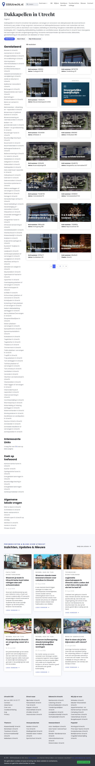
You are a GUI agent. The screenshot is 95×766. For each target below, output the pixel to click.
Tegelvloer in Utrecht (12, 339)
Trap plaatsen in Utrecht (13, 358)
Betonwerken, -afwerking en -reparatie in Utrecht (13, 108)
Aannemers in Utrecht (12, 53)
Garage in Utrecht (10, 196)
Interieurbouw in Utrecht (13, 233)
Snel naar (42, 3)
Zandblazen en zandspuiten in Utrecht (14, 417)
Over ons (7, 707)
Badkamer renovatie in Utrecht (12, 85)
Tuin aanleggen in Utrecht (13, 361)
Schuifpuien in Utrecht (12, 300)
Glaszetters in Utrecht (12, 212)
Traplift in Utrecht (10, 355)
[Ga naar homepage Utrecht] (12, 4)
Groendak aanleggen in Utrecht (12, 216)
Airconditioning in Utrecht (13, 59)
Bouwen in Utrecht (11, 50)
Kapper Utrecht (32, 707)
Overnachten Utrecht (79, 714)
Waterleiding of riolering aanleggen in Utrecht (13, 406)
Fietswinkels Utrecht (33, 703)
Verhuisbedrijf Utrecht (57, 717)
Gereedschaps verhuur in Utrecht (13, 200)
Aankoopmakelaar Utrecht (14, 492)
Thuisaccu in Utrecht (11, 345)
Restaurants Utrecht (56, 700)
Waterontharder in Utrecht (14, 410)
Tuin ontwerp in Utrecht (12, 369)
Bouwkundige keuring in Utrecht (12, 139)
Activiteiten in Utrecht (12, 510)
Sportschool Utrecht (33, 738)
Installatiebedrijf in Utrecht (14, 230)
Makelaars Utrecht (11, 738)
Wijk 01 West (21, 39)
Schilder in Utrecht (11, 293)
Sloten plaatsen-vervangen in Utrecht (12, 325)
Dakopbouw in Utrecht (12, 175)
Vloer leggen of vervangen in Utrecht (13, 386)
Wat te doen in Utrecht (12, 507)
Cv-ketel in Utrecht (11, 156)
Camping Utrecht (77, 712)
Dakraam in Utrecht (11, 178)
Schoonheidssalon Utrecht (58, 705)
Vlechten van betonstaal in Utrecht (14, 378)
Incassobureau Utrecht (79, 731)
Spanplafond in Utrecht (12, 329)
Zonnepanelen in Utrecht (13, 432)
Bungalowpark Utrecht (79, 719)
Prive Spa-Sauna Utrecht (80, 729)
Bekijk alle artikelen (83, 546)
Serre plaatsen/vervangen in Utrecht (14, 314)
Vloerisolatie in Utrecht (12, 382)
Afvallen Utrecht (32, 712)
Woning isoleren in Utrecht (13, 413)
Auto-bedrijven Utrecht (57, 726)
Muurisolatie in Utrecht (12, 272)
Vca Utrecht (30, 729)
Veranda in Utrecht (11, 374)
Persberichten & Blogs (74, 4)
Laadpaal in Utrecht (11, 251)
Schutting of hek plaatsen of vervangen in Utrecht (13, 304)
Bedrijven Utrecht (63, 4)
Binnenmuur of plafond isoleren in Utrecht (12, 113)
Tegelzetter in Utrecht (12, 342)
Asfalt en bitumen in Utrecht (11, 80)
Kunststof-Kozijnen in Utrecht (11, 247)
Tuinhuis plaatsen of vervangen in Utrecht (12, 365)
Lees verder (12, 610)
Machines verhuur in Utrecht (11, 263)
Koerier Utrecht (9, 469)
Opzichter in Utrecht (11, 280)
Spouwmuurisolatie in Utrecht (11, 332)
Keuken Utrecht (32, 726)
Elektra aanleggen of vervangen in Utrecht (12, 189)
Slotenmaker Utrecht (56, 743)
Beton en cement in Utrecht (11, 103)
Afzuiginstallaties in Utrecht (14, 56)
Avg (5, 712)
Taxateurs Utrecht (11, 731)
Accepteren (83, 762)
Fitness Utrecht (9, 528)
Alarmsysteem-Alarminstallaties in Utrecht (14, 62)
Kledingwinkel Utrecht (34, 731)
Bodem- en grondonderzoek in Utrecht (14, 123)
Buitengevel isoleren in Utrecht (12, 149)
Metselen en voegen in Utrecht (12, 268)
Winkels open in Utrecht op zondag (14, 518)
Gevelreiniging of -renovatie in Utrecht (11, 208)
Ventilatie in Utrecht (11, 371)
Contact (90, 3)
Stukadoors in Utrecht (12, 337)
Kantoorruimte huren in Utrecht (12, 465)
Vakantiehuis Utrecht (78, 717)
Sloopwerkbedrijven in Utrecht (12, 319)
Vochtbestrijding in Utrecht (14, 400)
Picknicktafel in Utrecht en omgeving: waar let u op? (17, 642)
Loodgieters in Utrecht (12, 259)
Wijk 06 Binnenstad (35, 39)
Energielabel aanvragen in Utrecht (13, 478)
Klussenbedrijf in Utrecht (13, 235)
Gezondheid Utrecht (33, 710)
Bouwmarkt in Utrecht (12, 143)
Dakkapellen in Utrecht (12, 167)
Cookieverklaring (10, 710)
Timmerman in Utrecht (12, 347)
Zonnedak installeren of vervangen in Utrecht (12, 428)
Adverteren (8, 705)
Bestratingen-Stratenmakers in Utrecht (13, 98)
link (16, 446)
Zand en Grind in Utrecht (13, 421)
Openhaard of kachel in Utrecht (12, 275)
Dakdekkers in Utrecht (12, 159)
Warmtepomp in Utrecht (13, 403)
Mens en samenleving (74, 636)
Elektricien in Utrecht (11, 193)
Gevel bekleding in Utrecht (14, 204)
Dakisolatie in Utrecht (12, 164)
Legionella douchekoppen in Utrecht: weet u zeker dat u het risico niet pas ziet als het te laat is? (77, 582)
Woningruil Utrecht (78, 726)
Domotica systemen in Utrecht (12, 184)
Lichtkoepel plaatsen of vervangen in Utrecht (12, 255)
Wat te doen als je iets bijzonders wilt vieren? (76, 640)
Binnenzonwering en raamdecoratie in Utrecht (13, 118)
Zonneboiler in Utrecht (12, 424)
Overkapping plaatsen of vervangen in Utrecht (13, 283)
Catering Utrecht (55, 703)
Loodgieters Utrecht (56, 712)
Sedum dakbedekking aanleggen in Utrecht (12, 309)
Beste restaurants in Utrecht (11, 513)
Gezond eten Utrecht (34, 714)
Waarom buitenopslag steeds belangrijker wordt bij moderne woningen (46, 643)
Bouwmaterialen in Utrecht (14, 146)
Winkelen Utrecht (77, 700)
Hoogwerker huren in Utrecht (11, 221)
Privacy (6, 714)
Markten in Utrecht (11, 523)
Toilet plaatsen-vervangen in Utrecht (14, 351)
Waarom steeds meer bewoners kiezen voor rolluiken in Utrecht (46, 577)
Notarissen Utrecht (11, 729)
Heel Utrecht (9, 39)
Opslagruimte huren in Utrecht (12, 472)
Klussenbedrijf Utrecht (12, 726)
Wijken (56, 3)
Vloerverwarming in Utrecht (11, 396)
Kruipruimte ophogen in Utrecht (12, 242)
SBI (51, 3)
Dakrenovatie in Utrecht (13, 180)
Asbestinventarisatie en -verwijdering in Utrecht (13, 75)
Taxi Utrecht (30, 705)
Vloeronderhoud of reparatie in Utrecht (11, 391)
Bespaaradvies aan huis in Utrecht (13, 93)
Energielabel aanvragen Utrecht (13, 488)
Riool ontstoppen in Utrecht (11, 288)
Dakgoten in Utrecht (11, 162)
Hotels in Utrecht (10, 525)
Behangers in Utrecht (12, 89)
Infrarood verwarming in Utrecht (13, 226)
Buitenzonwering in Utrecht (14, 153)
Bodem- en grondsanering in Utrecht (13, 129)
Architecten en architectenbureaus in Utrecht (12, 68)
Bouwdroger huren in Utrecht (11, 134)
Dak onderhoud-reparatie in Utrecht (13, 171)
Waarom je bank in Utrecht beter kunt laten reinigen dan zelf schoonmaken (17, 581)
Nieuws (83, 3)
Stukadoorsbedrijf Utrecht (58, 714)
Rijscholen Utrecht (33, 700)
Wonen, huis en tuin (45, 572)
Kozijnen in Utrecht (11, 238)
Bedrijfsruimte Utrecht (79, 734)
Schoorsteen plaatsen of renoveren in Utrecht (13, 296)
